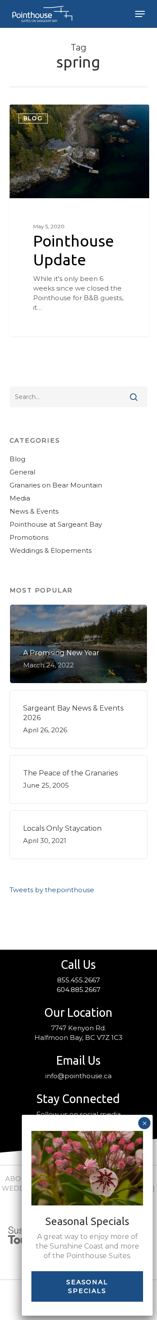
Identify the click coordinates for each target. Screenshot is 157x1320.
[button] (140, 14)
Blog (33, 118)
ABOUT (18, 1178)
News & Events (34, 511)
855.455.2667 (78, 980)
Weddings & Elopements (51, 550)
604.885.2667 (78, 989)
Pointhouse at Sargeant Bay (56, 524)
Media (20, 498)
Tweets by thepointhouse (52, 890)
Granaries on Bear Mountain (56, 485)
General (22, 472)
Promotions (29, 537)
